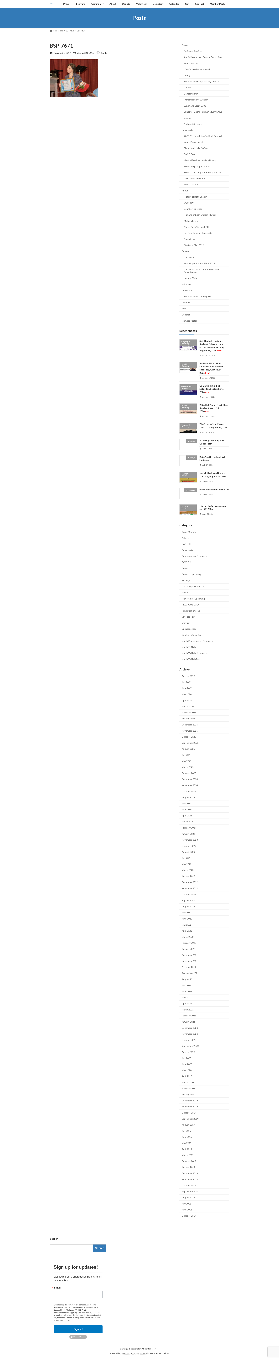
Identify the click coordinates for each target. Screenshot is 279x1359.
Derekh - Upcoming (191, 574)
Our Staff (188, 202)
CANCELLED (188, 544)
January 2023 (188, 876)
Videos (187, 117)
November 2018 (190, 1179)
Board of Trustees (193, 208)
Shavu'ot (186, 622)
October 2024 (189, 791)
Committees (190, 239)
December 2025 (190, 724)
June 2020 (187, 1064)
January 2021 (188, 1021)
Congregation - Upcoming (195, 556)
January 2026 (188, 718)
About (185, 190)
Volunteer (187, 284)
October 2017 (189, 1215)
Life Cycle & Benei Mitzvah (197, 69)
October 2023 (189, 845)
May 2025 (186, 760)
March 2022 (188, 936)
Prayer (185, 45)
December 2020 (190, 1027)
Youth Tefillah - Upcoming (195, 653)
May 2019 (186, 1143)
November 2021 (190, 961)
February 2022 (189, 942)
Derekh (187, 87)
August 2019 (188, 1124)
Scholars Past (188, 616)
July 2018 (186, 1203)
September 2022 (190, 900)
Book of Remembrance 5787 (214, 489)
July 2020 (186, 1058)
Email (57, 1287)
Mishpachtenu (191, 221)
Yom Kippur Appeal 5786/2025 (199, 263)
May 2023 (186, 864)
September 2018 (190, 1191)
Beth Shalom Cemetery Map (198, 296)
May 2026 (186, 694)
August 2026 (188, 676)
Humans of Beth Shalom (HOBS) (200, 214)
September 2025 (190, 742)
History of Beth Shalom (195, 196)
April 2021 (187, 1003)
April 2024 (187, 815)
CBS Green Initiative (194, 178)
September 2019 (190, 1118)
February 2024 (189, 827)
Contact (186, 314)
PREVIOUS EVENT (191, 604)
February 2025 (189, 773)
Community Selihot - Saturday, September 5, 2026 (211, 388)
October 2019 (189, 1112)
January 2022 (188, 949)
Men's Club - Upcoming (193, 598)
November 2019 (190, 1106)
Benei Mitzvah (191, 93)
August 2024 (188, 797)
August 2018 (188, 1197)
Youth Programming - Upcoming (198, 641)
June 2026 (187, 688)
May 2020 (186, 1070)
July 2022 (186, 912)
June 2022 (187, 918)
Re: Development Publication (198, 233)
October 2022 (189, 894)
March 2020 (188, 1082)
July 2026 (186, 682)
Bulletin (185, 537)
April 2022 (187, 930)
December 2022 (190, 882)
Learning (186, 75)
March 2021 (188, 1009)
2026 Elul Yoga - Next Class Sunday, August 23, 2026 (213, 408)
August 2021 (188, 979)
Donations (189, 257)
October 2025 (189, 736)
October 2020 (189, 1039)
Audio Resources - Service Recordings (203, 57)
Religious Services (193, 51)
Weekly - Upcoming (191, 635)
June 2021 (187, 991)
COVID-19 (187, 562)
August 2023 (188, 851)
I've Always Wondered (193, 586)
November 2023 (190, 839)
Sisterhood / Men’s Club (196, 148)
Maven (185, 592)
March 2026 (188, 706)
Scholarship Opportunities (197, 166)
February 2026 (189, 712)
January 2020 (188, 1094)
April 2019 (187, 1149)
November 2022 (190, 888)
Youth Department (193, 142)
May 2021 (186, 997)
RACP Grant (190, 154)
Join (184, 308)
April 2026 (187, 700)
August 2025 (188, 748)
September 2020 (190, 1045)
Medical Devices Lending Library (200, 160)
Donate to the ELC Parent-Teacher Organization (201, 270)
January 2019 (188, 1167)
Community (187, 130)
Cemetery (187, 290)
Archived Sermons (193, 123)
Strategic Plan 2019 (194, 245)
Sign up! (78, 1329)
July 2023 (186, 858)
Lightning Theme (140, 1353)
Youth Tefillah (191, 63)
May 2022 (186, 924)
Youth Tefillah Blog (191, 659)
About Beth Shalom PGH (196, 226)
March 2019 (188, 1155)
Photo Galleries (192, 184)
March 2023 (188, 870)
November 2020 (190, 1033)
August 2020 (188, 1052)
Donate (185, 251)
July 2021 (186, 985)
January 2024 (188, 833)
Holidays (186, 580)
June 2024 (187, 809)
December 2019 (190, 1100)
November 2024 (190, 785)
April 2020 (187, 1076)
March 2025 (188, 767)
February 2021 (189, 1015)
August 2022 (188, 906)
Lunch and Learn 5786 (195, 105)
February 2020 (189, 1088)
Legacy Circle (190, 278)
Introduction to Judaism (196, 99)
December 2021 (190, 955)
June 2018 (187, 1209)
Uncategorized (189, 628)
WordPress (125, 1353)
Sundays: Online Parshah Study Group (203, 111)
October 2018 (189, 1185)
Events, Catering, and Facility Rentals (202, 172)
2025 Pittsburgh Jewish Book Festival (203, 136)
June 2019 (187, 1136)
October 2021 (189, 967)
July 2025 (186, 755)
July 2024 (186, 803)
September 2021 (190, 973)
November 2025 (190, 730)
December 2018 (190, 1173)
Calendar (186, 302)
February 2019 (189, 1161)
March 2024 (188, 821)
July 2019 (186, 1130)
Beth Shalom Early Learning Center (201, 81)
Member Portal (189, 320)
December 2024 (190, 779)
